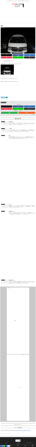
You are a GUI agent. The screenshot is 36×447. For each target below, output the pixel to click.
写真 (15, 102)
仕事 (12, 102)
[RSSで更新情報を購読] (26, 113)
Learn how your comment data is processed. (22, 430)
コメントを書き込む (18, 427)
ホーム (6, 442)
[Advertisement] (18, 16)
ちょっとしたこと (4, 102)
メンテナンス (9, 102)
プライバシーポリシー (29, 442)
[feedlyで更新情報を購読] (9, 113)
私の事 (18, 442)
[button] (29, 57)
